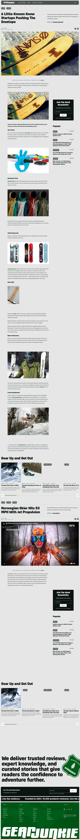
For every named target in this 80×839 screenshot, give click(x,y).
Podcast (5, 813)
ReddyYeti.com (22, 445)
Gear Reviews (21, 2)
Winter (9, 8)
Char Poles (27, 133)
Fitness (34, 817)
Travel (20, 815)
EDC (48, 815)
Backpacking (57, 640)
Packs (34, 821)
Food (34, 811)
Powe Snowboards (16, 397)
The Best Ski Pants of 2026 (10, 485)
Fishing (34, 813)
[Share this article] (75, 29)
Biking (34, 815)
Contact (5, 811)
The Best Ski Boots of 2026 (30, 711)
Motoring (35, 809)
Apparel (48, 817)
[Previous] (2, 495)
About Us (5, 809)
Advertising (5, 815)
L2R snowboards (12, 269)
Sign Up (63, 115)
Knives (56, 131)
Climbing (49, 809)
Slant (15, 313)
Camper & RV (50, 819)
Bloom (42, 387)
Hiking (20, 811)
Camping (21, 809)
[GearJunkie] (9, 3)
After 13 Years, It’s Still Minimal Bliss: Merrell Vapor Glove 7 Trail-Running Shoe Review (62, 163)
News (29, 2)
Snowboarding (27, 464)
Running (49, 813)
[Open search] (75, 3)
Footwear (56, 158)
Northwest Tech (11, 181)
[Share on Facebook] (78, 29)
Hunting (48, 811)
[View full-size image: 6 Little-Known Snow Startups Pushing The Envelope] (40, 53)
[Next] (77, 495)
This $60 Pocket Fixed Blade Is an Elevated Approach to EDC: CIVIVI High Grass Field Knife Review (62, 144)
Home (3, 8)
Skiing (5, 464)
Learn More (42, 80)
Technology (21, 813)
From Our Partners (37, 2)
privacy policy (69, 118)
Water (34, 819)
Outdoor (21, 821)
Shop (4, 817)
